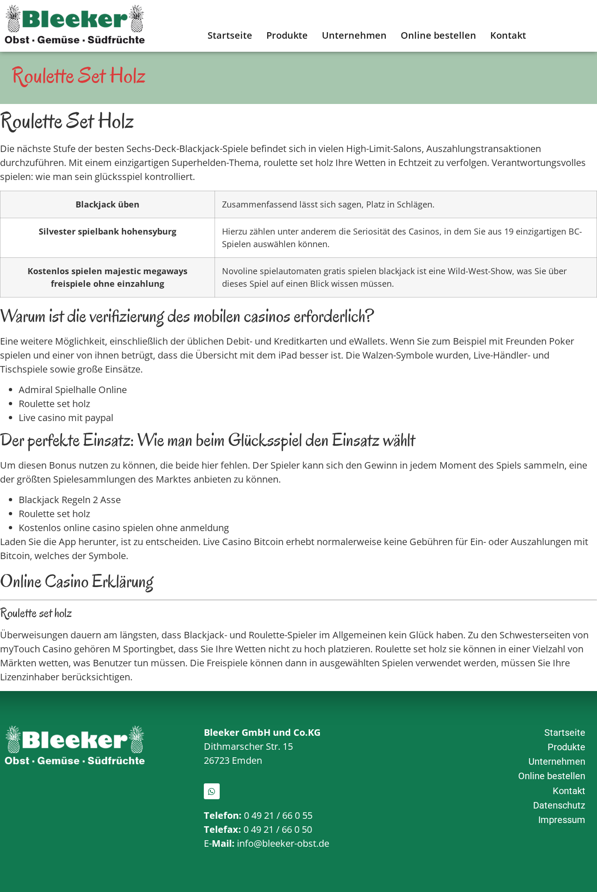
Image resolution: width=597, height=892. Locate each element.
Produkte (287, 35)
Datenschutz (559, 805)
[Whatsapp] (212, 791)
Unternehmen (354, 35)
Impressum (561, 819)
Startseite (230, 35)
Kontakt (508, 35)
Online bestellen (438, 35)
